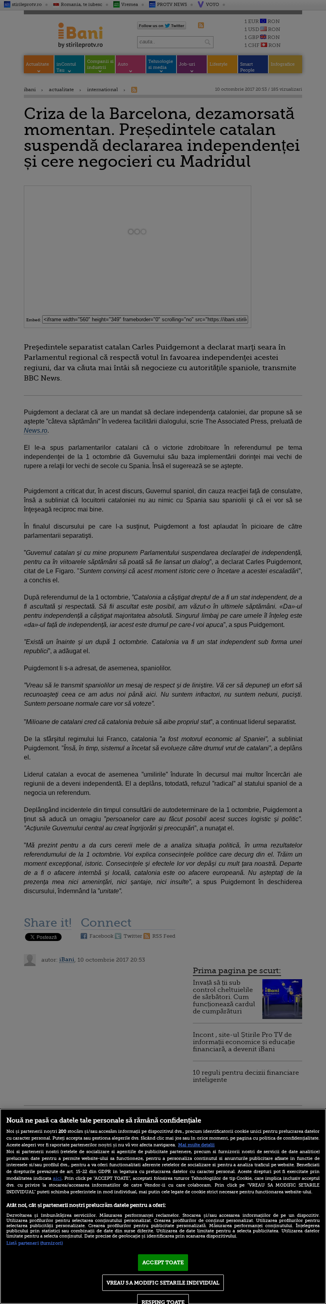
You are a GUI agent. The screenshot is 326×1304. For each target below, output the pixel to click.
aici (57, 1178)
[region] (163, 1206)
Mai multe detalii (196, 1145)
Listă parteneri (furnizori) (34, 1243)
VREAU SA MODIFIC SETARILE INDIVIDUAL (163, 1283)
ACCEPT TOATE (163, 1262)
